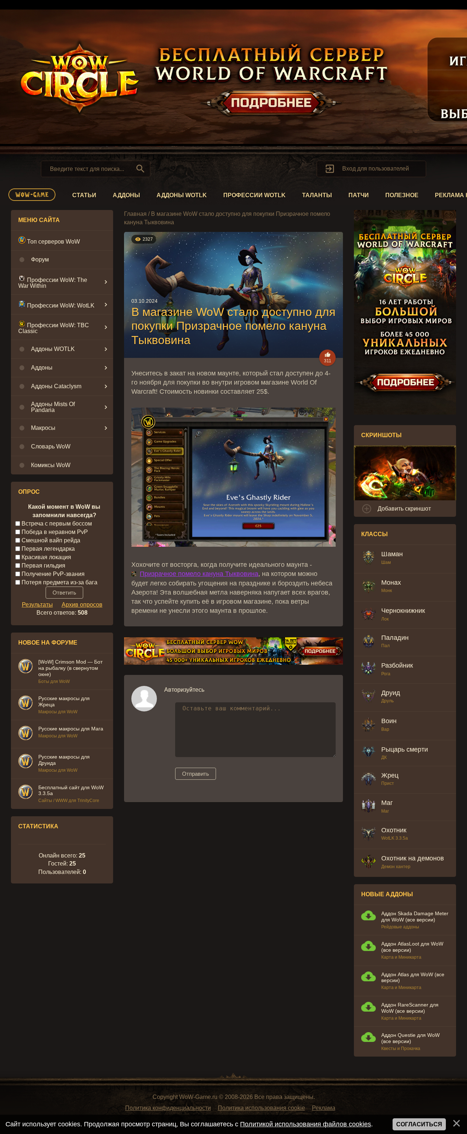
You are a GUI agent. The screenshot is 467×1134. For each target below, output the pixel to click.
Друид (390, 692)
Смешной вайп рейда (51, 540)
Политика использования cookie (261, 1108)
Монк (386, 590)
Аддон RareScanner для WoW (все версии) (410, 1008)
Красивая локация (46, 557)
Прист (387, 783)
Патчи (358, 195)
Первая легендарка (48, 549)
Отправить (195, 774)
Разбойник (397, 665)
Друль (387, 700)
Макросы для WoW (57, 711)
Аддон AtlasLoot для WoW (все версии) (412, 947)
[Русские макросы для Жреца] (25, 703)
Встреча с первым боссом (57, 523)
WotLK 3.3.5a (394, 838)
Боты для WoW (54, 681)
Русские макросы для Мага (70, 729)
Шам (386, 562)
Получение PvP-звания (53, 573)
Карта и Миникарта (401, 957)
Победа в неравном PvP (55, 532)
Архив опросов (82, 605)
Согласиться (419, 1124)
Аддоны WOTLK (182, 195)
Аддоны (126, 195)
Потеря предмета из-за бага (59, 582)
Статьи (84, 195)
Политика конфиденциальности (168, 1108)
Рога (385, 673)
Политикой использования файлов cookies (305, 1124)
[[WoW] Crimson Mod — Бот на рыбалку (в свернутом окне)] (25, 667)
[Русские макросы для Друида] (25, 762)
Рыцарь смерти (404, 749)
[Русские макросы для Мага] (25, 734)
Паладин (395, 637)
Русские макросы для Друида (64, 760)
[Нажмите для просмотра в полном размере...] (233, 544)
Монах (391, 582)
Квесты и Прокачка (400, 1048)
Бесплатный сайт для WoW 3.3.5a (71, 790)
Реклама (323, 1108)
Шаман (392, 554)
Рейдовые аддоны (400, 926)
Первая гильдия (43, 565)
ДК (384, 757)
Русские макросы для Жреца (64, 701)
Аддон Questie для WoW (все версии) (410, 1038)
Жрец (389, 775)
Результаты (37, 605)
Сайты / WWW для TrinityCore (68, 800)
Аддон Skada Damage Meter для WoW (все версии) (414, 916)
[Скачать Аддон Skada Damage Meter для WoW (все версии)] (368, 916)
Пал (385, 645)
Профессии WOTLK (254, 195)
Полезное (401, 195)
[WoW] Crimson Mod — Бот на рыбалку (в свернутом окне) (70, 668)
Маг (387, 802)
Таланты (317, 195)
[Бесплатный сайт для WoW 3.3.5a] (25, 792)
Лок (385, 619)
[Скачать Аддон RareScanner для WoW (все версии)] (368, 1008)
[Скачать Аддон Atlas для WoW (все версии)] (368, 977)
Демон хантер (395, 866)
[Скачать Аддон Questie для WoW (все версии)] (368, 1038)
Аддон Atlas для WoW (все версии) (412, 977)
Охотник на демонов (412, 858)
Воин (389, 721)
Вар (385, 729)
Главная (135, 214)
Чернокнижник (403, 610)
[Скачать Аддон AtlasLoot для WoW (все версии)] (368, 947)
